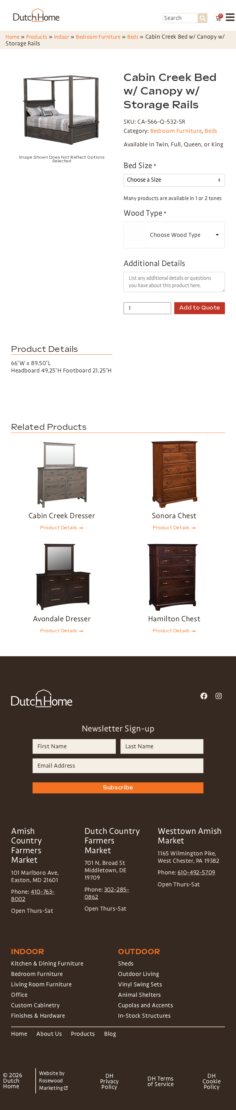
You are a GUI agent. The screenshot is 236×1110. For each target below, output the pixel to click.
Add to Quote (199, 308)
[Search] (202, 18)
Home (12, 37)
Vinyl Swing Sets (140, 984)
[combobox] (180, 18)
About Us (49, 1034)
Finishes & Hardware (38, 1015)
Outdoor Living (138, 974)
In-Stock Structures (144, 1015)
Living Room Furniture (41, 984)
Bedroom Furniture (98, 37)
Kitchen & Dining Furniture (47, 963)
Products (36, 37)
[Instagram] (218, 695)
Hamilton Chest (174, 618)
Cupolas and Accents (145, 1005)
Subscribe (118, 787)
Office (19, 995)
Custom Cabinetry (35, 1005)
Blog (110, 1034)
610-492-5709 (196, 872)
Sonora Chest (174, 515)
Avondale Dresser (62, 618)
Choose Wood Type (175, 235)
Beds (132, 37)
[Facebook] (204, 695)
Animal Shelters (139, 995)
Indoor (61, 37)
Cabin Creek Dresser (62, 515)
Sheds (126, 963)
